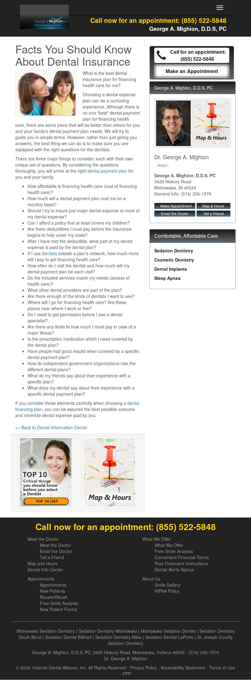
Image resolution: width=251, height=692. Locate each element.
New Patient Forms (58, 609)
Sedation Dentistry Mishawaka (108, 631)
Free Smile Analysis (174, 551)
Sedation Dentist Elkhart (68, 637)
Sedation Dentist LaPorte (169, 637)
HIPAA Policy (167, 591)
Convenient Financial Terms (182, 557)
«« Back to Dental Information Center (51, 427)
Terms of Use (222, 668)
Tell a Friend (213, 213)
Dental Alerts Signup (174, 569)
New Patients (52, 591)
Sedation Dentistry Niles (118, 637)
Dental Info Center (45, 569)
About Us (151, 579)
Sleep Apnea (167, 278)
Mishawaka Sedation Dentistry (46, 631)
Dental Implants (170, 269)
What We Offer (156, 539)
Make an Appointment (192, 71)
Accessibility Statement (183, 668)
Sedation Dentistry (173, 250)
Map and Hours (43, 563)
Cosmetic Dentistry (174, 260)
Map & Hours (213, 205)
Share (161, 165)
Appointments (41, 579)
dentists (49, 253)
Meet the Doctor (43, 539)
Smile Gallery (167, 585)
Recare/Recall (53, 597)
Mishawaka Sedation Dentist (168, 631)
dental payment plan (107, 171)
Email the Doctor (175, 213)
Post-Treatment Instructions (181, 563)
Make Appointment (176, 205)
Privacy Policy (143, 668)
